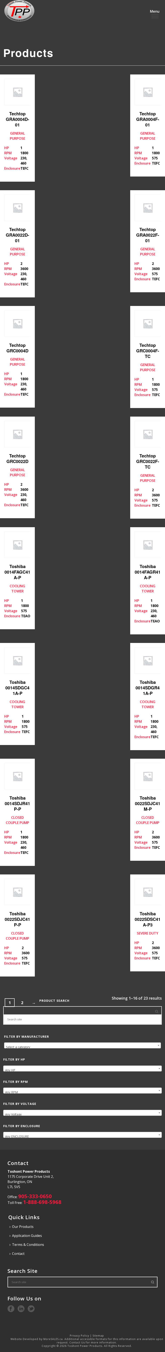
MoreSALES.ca (53, 1339)
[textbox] (82, 1047)
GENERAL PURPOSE (16, 140)
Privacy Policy (79, 1335)
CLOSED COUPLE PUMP (17, 825)
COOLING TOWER (17, 590)
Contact (18, 1253)
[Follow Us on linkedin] (21, 1309)
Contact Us (77, 1342)
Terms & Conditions (28, 1244)
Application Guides (27, 1235)
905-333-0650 (35, 1196)
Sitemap (98, 1335)
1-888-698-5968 (42, 1201)
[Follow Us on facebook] (11, 1309)
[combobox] (82, 1045)
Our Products (23, 1226)
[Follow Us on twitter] (31, 1309)
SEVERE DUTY (147, 935)
